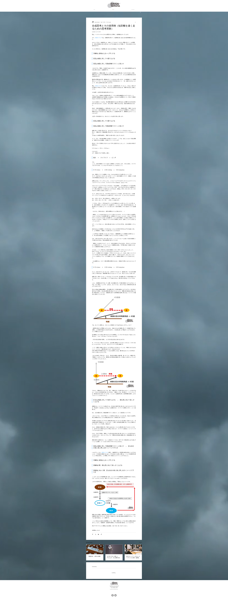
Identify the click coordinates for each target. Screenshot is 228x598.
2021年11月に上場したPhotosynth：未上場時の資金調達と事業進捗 (114, 557)
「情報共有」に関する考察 (94, 556)
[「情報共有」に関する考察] (94, 549)
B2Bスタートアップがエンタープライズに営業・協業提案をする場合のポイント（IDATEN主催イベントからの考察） (133, 557)
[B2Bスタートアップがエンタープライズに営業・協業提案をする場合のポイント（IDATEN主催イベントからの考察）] (133, 549)
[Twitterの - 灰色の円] (115, 594)
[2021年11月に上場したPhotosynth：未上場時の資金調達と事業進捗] (114, 549)
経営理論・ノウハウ (96, 530)
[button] (140, 12)
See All (140, 542)
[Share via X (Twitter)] (95, 534)
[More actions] (135, 22)
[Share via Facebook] (92, 534)
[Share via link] (101, 534)
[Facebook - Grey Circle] (112, 594)
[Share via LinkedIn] (98, 534)
